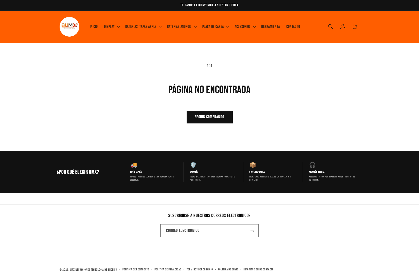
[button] (111, 26)
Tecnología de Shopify (104, 270)
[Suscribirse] (252, 230)
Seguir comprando (209, 117)
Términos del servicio (200, 269)
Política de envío (228, 269)
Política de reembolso (135, 269)
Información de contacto (259, 269)
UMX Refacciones (80, 270)
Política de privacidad (168, 269)
